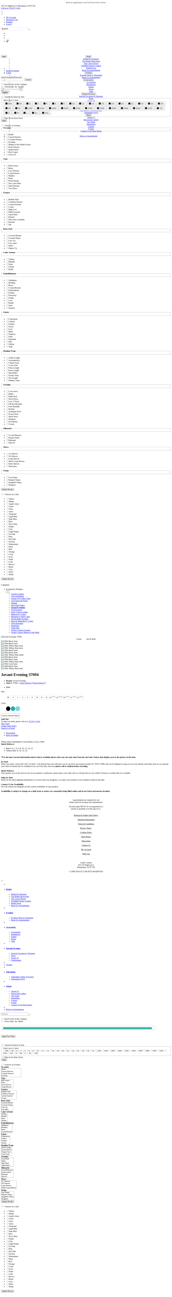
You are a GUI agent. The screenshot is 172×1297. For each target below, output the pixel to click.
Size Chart (5, 724)
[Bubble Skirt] (9, 1092)
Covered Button (15, 236)
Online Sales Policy (9, 726)
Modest (11, 176)
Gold (11, 562)
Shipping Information (86, 820)
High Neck (13, 396)
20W (66, 108)
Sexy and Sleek (15, 183)
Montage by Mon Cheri (20, 617)
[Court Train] (6, 1154)
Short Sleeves (14, 464)
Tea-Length (13, 378)
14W (30, 108)
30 (9, 108)
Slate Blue (13, 519)
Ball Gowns (13, 166)
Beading (12, 283)
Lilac (11, 529)
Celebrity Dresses (16, 202)
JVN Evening (16, 610)
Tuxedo (9, 965)
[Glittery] (4, 1114)
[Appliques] (6, 1125)
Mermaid (12, 440)
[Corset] (9, 1098)
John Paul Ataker (18, 605)
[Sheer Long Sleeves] (8, 1188)
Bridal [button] (8, 889)
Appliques (13, 280)
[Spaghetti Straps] (7, 1197)
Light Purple (14, 532)
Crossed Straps (14, 238)
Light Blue (13, 516)
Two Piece (13, 188)
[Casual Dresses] (11, 1071)
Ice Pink (12, 534)
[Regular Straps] (7, 1195)
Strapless (12, 419)
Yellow (11, 499)
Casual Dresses (15, 137)
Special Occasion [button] (13, 948)
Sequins (12, 308)
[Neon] (4, 1118)
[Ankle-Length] (6, 1148)
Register (9, 22)
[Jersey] (5, 1143)
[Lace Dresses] (7, 1085)
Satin (11, 337)
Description (10, 733)
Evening (12, 142)
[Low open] (7, 1109)
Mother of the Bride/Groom (19, 144)
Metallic (12, 262)
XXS (150, 108)
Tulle (11, 347)
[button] (88, 56)
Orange (12, 552)
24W (90, 108)
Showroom (86, 841)
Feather (11, 293)
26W (102, 108)
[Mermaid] (7, 1174)
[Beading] (6, 1127)
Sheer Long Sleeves (16, 461)
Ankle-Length (14, 358)
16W (42, 108)
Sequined (12, 339)
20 (122, 103)
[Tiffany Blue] (18, 708)
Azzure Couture (17, 594)
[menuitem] (88, 17)
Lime (11, 509)
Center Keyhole (15, 204)
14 (93, 103)
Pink (10, 537)
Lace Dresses (14, 171)
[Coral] (13, 708)
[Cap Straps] (7, 1193)
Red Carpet (13, 152)
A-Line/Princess (15, 435)
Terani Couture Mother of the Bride (25, 632)
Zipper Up (13, 248)
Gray (11, 569)
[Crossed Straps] (7, 1105)
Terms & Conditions (86, 824)
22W (78, 108)
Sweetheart (13, 422)
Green (11, 506)
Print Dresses (14, 181)
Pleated (11, 217)
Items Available (12, 735)
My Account (11, 17)
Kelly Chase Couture (19, 612)
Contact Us (86, 845)
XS (160, 108)
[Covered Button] (7, 1103)
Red (10, 549)
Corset (11, 207)
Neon (11, 264)
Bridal (11, 134)
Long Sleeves (14, 459)
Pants (11, 178)
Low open (13, 243)
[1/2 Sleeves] (8, 1181)
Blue (10, 521)
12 (83, 103)
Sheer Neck (13, 417)
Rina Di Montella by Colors (22, 621)
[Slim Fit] (7, 1177)
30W (126, 108)
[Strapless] (7, 1199)
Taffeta (11, 344)
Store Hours (86, 837)
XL (36, 113)
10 (73, 103)
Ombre (11, 267)
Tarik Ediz (15, 628)
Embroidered (14, 290)
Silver (11, 572)
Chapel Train (14, 363)
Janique (14, 603)
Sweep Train (14, 375)
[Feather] (5, 1141)
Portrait (11, 409)
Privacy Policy (86, 828)
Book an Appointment (15, 1009)
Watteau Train (14, 380)
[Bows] (6, 1130)
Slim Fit (12, 443)
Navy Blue (13, 524)
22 (132, 103)
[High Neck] (7, 1163)
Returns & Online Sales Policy (86, 815)
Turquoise (13, 514)
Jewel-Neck (13, 399)
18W (54, 108)
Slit (10, 225)
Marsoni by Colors (18, 614)
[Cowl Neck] (7, 1159)
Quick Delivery (39, 683)
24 (142, 103)
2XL (47, 113)
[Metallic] (4, 1116)
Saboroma (15, 626)
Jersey (11, 327)
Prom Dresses (14, 147)
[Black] (8, 708)
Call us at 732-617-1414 (10, 8)
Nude (11, 559)
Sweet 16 (12, 155)
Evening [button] (9, 913)
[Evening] (11, 1076)
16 (102, 103)
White (11, 574)
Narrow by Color (12, 494)
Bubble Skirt (14, 199)
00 (20, 103)
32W (138, 108)
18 (112, 103)
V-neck (11, 424)
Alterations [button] (10, 972)
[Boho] (7, 1083)
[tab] (88, 611)
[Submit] (29, 29)
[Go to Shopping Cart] (2, 11)
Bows (11, 285)
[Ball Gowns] (7, 1080)
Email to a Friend (8, 728)
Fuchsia (12, 542)
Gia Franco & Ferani (19, 601)
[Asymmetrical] (6, 1150)
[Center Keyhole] (9, 1096)
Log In (8, 24)
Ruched (12, 222)
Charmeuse (13, 319)
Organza (12, 334)
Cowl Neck (13, 391)
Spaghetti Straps (15, 482)
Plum (11, 547)
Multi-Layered (14, 212)
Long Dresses (14, 173)
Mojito (11, 501)
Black (11, 567)
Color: (3, 703)
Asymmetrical (14, 360)
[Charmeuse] (5, 1137)
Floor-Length (14, 368)
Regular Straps (14, 480)
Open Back (13, 214)
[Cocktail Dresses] (11, 1074)
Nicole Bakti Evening (19, 619)
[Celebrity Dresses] (9, 1094)
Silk (10, 342)
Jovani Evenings (18, 607)
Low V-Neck (14, 401)
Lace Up (12, 241)
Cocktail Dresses (15, 139)
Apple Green (14, 504)
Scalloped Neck (15, 411)
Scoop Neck (13, 414)
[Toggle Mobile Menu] (2, 880)
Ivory (11, 557)
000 (10, 103)
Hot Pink (12, 539)
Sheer (11, 246)
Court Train (13, 365)
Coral (11, 554)
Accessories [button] (11, 927)
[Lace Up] (7, 1107)
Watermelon (13, 544)
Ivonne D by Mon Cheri (20, 598)
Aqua (11, 511)
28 (162, 103)
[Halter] (7, 1161)
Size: (3, 692)
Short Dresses (14, 186)
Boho (11, 168)
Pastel (11, 269)
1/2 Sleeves (13, 454)
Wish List (86, 854)
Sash (10, 305)
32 (19, 108)
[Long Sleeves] (8, 1186)
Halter (11, 394)
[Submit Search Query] (30, 1014)
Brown (11, 564)
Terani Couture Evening (20, 630)
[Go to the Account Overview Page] (2, 13)
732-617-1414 (34, 721)
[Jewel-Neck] (7, 1165)
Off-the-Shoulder (15, 404)
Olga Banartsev (17, 623)
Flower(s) (12, 295)
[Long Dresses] (7, 1087)
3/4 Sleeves (13, 456)
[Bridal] (11, 1069)
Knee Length (14, 370)
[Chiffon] (5, 1139)
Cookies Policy (86, 832)
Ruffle (11, 303)
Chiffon (12, 321)
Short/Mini (13, 373)
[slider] (154, 1028)
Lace (10, 300)
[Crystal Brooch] (6, 1132)
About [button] (8, 986)
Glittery (12, 259)
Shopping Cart (12, 20)
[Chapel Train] (6, 1152)
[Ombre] (4, 1121)
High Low (13, 209)
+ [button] (7, 591)
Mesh (11, 332)
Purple (11, 527)
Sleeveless (13, 466)
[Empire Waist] (7, 1172)
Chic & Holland (17, 596)
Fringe (11, 298)
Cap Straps (13, 477)
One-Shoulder (14, 406)
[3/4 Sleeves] (8, 1183)
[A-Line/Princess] (7, 1170)
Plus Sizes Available (17, 220)
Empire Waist (14, 438)
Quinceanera (14, 150)
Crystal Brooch (15, 288)
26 (152, 103)
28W (114, 108)
